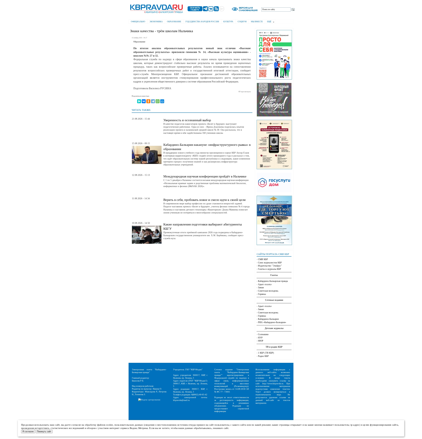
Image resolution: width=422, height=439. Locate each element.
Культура (228, 21)
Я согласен (28, 431)
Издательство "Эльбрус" (270, 266)
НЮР (260, 341)
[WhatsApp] (158, 101)
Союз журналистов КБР (270, 262)
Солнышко (263, 334)
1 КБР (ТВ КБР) (266, 353)
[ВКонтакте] (144, 101)
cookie (109, 424)
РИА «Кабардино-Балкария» (272, 322)
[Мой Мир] (162, 101)
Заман (261, 287)
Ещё (268, 21)
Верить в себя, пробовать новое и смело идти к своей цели (204, 200)
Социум (242, 21)
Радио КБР (263, 356)
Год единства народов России (202, 21)
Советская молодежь (268, 291)
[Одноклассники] (148, 101)
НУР (260, 337)
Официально (138, 21)
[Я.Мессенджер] (139, 101)
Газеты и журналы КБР (269, 269)
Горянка (262, 294)
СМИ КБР (263, 259)
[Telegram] (153, 101)
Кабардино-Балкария (268, 319)
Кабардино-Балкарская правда (273, 281)
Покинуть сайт (44, 431)
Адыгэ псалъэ (264, 284)
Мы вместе (257, 21)
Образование (174, 21)
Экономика (156, 21)
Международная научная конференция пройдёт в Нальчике (204, 176)
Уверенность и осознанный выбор (187, 120)
